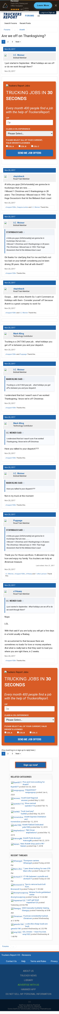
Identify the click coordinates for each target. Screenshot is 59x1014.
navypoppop (30, 792)
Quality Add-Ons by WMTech (29, 1007)
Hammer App (28, 989)
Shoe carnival (30, 803)
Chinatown (27, 918)
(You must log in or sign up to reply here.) (18, 750)
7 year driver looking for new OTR (36, 868)
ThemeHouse (45, 1009)
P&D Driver (30, 830)
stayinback (18, 176)
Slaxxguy (25, 910)
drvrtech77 (27, 879)
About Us (28, 971)
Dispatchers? (30, 790)
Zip (7, 118)
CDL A (11, 146)
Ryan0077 (15, 787)
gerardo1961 (16, 929)
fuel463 (24, 814)
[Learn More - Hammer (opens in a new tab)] (29, 5)
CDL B (23, 146)
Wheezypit (27, 863)
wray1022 (26, 934)
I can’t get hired (32, 900)
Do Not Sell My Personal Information (28, 994)
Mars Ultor (27, 871)
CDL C (36, 146)
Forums (29, 15)
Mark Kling (18, 333)
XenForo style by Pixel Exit (29, 1005)
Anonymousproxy (18, 897)
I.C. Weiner (18, 55)
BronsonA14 (16, 889)
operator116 (30, 806)
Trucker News (28, 975)
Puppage (23, 354)
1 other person (41, 574)
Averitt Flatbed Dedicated (32, 825)
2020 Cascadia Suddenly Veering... (36, 908)
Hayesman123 (32, 902)
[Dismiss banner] (56, 5)
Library (28, 980)
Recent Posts (25, 23)
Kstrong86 (27, 840)
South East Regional (29, 798)
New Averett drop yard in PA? (32, 844)
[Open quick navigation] (53, 29)
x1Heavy (29, 574)
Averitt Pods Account (32, 838)
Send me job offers (29, 152)
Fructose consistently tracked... (36, 916)
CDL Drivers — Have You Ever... (34, 932)
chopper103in (10, 207)
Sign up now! (30, 764)
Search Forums (10, 23)
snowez (24, 800)
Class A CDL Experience (18, 129)
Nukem (23, 846)
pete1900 (26, 827)
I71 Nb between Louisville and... (36, 876)
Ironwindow (15, 822)
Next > (18, 42)
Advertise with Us (28, 984)
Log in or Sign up (48, 12)
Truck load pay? (27, 811)
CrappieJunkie (22, 207)
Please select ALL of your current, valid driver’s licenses (24, 141)
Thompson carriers (31, 860)
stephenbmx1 (31, 832)
